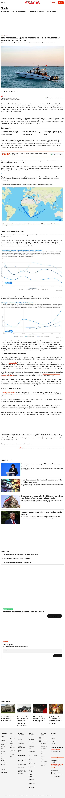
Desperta (43, 748)
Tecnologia (12, 747)
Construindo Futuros (32, 752)
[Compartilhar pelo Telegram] (9, 91)
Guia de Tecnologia (21, 742)
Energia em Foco (33, 755)
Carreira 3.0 (44, 746)
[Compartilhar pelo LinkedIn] (7, 91)
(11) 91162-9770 (57, 751)
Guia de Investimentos (21, 746)
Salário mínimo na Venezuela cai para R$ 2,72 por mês (17, 558)
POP (11, 756)
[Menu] (2, 3)
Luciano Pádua (6, 95)
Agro (42, 759)
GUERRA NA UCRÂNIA (21, 11)
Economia (3, 753)
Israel (22, 444)
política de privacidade (34, 795)
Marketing (12, 738)
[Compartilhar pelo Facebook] (4, 91)
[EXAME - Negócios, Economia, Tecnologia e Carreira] (32, 2)
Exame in (43, 743)
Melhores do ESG (32, 784)
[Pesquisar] (5, 3)
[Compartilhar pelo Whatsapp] (2, 91)
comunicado (13, 363)
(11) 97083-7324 (57, 773)
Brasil (2, 748)
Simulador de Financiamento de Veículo (22, 771)
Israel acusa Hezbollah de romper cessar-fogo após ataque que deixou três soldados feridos (10, 133)
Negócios (3, 769)
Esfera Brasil (26, 714)
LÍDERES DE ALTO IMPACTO (4, 744)
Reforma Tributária (31, 738)
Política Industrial (31, 770)
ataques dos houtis (9, 392)
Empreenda (44, 761)
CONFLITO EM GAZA (33, 11)
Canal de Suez (28, 444)
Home (2, 35)
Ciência (12, 754)
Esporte (12, 741)
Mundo (4, 8)
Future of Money (12, 751)
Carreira (3, 751)
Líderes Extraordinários (32, 762)
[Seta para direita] (61, 11)
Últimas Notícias (3, 739)
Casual (11, 736)
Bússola (30, 748)
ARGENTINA (42, 11)
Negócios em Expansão (32, 788)
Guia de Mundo (5, 11)
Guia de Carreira (20, 751)
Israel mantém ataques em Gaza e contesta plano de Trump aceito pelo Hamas (53, 133)
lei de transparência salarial (47, 795)
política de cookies (23, 795)
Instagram (53, 741)
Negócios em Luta (32, 766)
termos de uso (15, 795)
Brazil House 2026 (32, 742)
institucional (8, 795)
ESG (2, 756)
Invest (2, 767)
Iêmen (17, 444)
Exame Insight (2, 759)
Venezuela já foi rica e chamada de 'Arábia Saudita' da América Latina (21, 554)
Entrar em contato (55, 749)
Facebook (53, 743)
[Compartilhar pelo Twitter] (12, 91)
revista (43, 738)
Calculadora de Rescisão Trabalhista (22, 760)
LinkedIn (53, 738)
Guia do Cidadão (20, 738)
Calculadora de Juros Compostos (22, 766)
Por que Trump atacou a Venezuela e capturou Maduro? (17, 562)
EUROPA (13, 11)
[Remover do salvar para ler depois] (17, 91)
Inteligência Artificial (4, 763)
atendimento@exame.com (57, 757)
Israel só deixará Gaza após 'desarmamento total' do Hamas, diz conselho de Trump (31, 133)
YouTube (53, 736)
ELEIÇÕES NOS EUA (51, 11)
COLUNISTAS (4, 772)
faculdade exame (44, 734)
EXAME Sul (31, 746)
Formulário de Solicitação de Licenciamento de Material (57, 766)
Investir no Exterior (31, 758)
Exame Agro (11, 744)
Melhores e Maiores (31, 780)
